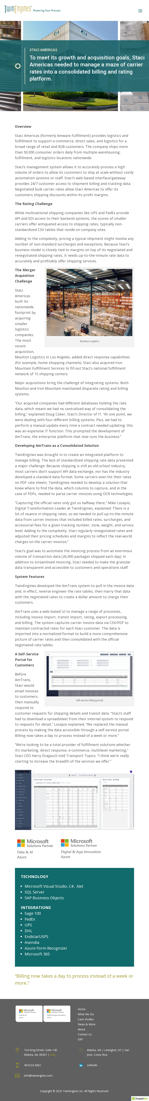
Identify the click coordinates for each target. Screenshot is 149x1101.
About (81, 1029)
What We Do (86, 1014)
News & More (86, 1024)
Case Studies (86, 1019)
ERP (80, 1039)
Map (52, 1054)
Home (82, 1009)
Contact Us (85, 1034)
